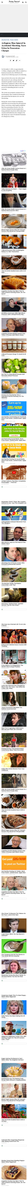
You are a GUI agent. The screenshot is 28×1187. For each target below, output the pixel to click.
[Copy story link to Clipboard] (16, 60)
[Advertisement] (14, 19)
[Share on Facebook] (10, 60)
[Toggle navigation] (1, 35)
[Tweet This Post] (13, 60)
